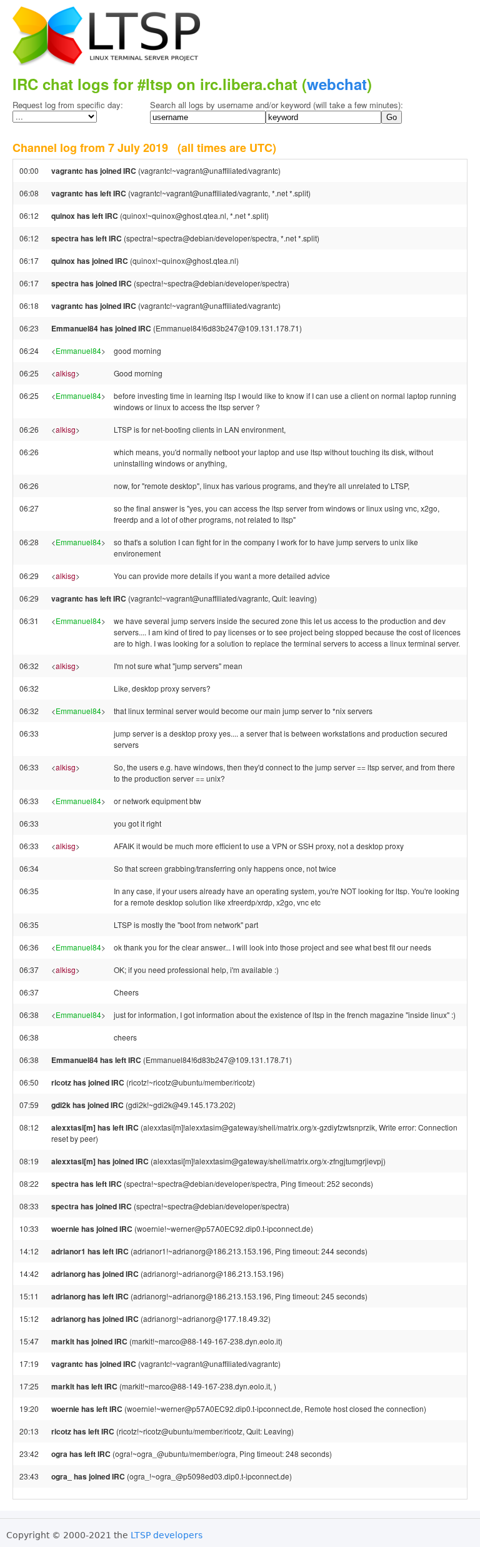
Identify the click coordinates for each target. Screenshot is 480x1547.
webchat (337, 83)
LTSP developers (166, 1535)
